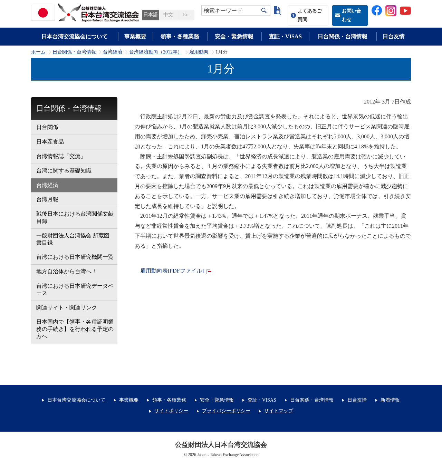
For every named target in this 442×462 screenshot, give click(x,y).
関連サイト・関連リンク (66, 308)
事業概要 (135, 36)
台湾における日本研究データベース (75, 289)
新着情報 (390, 400)
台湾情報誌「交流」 (61, 156)
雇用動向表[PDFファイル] (172, 271)
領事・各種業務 (180, 36)
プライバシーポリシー (226, 410)
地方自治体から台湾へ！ (66, 271)
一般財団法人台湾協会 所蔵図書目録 (72, 239)
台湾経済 (112, 52)
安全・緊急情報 (234, 36)
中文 (168, 14)
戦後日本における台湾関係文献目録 (75, 217)
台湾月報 (47, 199)
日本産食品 (50, 142)
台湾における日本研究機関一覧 (75, 257)
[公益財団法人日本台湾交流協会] (86, 12)
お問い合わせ (351, 15)
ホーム (38, 52)
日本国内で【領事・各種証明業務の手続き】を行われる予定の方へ (75, 329)
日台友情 (394, 36)
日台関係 (47, 127)
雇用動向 (199, 52)
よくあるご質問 (310, 15)
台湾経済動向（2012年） (155, 52)
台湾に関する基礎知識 (64, 171)
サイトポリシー (171, 410)
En (186, 14)
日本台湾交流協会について (74, 36)
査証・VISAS (285, 36)
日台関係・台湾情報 (342, 36)
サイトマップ (278, 410)
